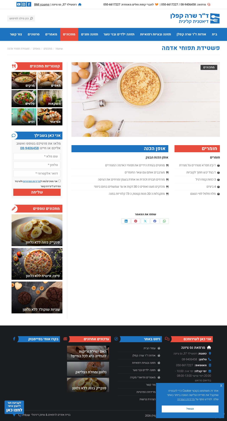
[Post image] (37, 230)
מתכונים (209, 67)
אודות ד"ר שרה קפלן (144, 355)
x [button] (221, 385)
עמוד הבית (150, 348)
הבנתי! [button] (190, 409)
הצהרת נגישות (148, 399)
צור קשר (151, 385)
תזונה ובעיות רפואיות (144, 363)
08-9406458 (29, 148)
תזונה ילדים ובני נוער (144, 370)
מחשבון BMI (41, 4)
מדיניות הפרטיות (32, 181)
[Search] (31, 18)
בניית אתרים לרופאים (59, 415)
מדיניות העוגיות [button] (186, 399)
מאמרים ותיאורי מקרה (143, 377)
